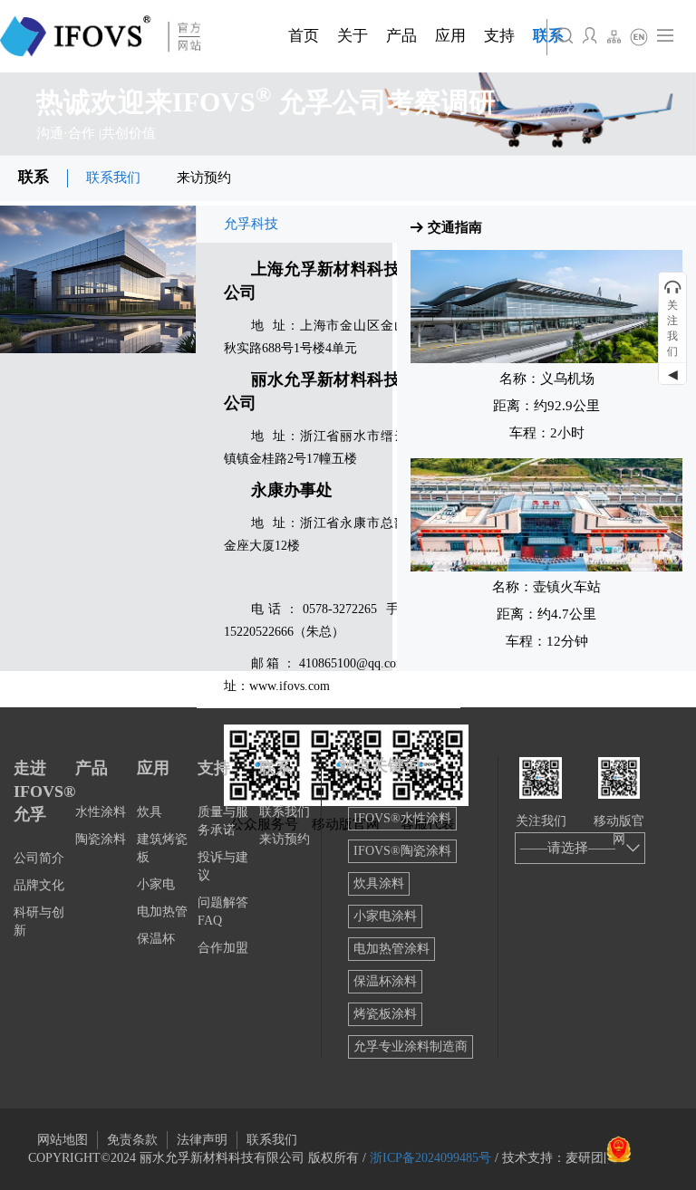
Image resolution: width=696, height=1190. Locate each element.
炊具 (149, 812)
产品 (91, 768)
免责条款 (132, 1140)
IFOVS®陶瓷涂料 (402, 851)
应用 (153, 768)
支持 (214, 768)
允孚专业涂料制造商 (410, 1046)
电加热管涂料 (391, 948)
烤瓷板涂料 (385, 1014)
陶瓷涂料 (100, 839)
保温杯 (156, 938)
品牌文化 (39, 885)
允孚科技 (251, 223)
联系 (33, 177)
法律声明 (202, 1140)
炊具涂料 (378, 883)
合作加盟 (223, 948)
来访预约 (204, 177)
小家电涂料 (385, 916)
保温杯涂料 (385, 981)
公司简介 (39, 858)
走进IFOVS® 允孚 (44, 791)
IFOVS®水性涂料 (402, 818)
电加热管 (162, 911)
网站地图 (62, 1140)
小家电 (156, 884)
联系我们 (113, 177)
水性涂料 (100, 812)
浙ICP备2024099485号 (430, 1158)
